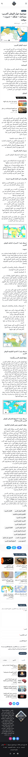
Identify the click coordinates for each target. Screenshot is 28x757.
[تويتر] (14, 547)
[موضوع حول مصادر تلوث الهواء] (22, 103)
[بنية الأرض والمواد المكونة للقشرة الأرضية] (7, 575)
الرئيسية (23, 747)
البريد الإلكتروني (23, 635)
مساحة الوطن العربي (19, 531)
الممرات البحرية (21, 517)
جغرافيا (23, 10)
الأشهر (14, 660)
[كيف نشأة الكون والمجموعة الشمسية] (7, 560)
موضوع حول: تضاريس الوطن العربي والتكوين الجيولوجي (8, 595)
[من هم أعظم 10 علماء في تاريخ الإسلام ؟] (22, 667)
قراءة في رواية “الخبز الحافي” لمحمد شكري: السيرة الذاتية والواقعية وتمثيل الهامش (10, 695)
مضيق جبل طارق (7, 537)
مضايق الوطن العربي (19, 534)
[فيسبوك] (19, 547)
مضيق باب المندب (20, 537)
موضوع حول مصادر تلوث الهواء (10, 101)
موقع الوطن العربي (10, 541)
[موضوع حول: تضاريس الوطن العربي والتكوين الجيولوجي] (7, 589)
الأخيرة (23, 660)
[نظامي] (14, 3)
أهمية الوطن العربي (20, 511)
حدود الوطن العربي (20, 524)
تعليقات (5, 660)
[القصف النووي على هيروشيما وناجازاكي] (22, 674)
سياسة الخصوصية (12, 747)
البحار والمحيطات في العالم (21, 594)
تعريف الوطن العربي (19, 521)
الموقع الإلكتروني (23, 640)
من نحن (18, 747)
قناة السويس (8, 527)
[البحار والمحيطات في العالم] (21, 589)
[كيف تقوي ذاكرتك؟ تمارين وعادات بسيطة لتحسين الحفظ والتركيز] (22, 681)
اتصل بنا (5, 747)
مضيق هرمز (22, 541)
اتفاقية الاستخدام (14, 749)
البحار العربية (8, 511)
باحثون (23, 23)
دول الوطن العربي (20, 527)
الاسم (25, 629)
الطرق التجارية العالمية (19, 514)
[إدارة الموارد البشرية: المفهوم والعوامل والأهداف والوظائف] (22, 689)
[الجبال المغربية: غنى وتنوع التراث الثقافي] (21, 575)
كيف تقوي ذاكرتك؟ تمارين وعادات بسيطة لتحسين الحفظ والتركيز (10, 680)
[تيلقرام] (8, 547)
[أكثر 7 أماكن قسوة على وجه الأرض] (21, 560)
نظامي (2, 744)
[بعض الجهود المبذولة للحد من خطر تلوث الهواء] (22, 110)
